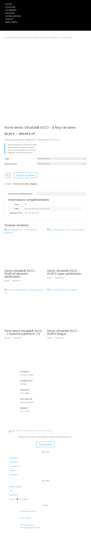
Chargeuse (36, 38)
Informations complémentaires (20, 194)
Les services (13, 462)
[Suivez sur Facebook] (11, 534)
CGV (10, 491)
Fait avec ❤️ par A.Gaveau (19, 499)
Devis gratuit (45, 444)
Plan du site (13, 495)
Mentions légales (15, 487)
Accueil (7, 38)
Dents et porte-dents (25, 38)
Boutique (13, 38)
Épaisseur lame (11, 164)
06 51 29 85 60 (25, 411)
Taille (7, 159)
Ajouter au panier (25, 175)
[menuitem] (9, 4)
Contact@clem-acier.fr (28, 511)
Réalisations (13, 475)
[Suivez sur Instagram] (15, 534)
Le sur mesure (14, 466)
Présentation (13, 458)
